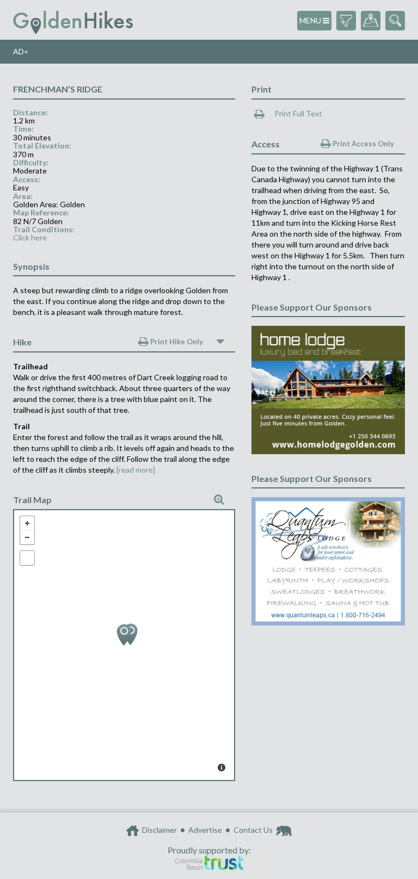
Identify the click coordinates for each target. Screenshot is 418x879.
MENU (311, 20)
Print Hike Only (176, 341)
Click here (30, 237)
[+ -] (124, 645)
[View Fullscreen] (27, 558)
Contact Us (253, 829)
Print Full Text (297, 113)
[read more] (135, 469)
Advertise (205, 829)
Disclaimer (159, 829)
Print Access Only (362, 143)
